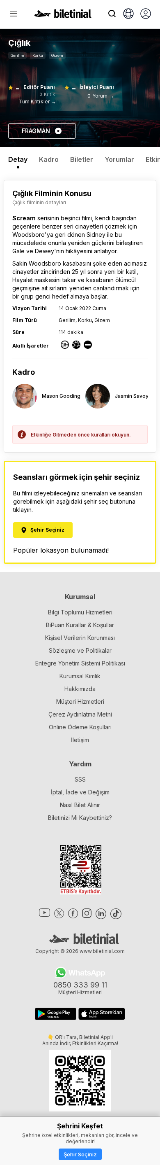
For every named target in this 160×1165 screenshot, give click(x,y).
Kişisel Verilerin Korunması (80, 637)
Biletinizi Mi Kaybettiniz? (80, 817)
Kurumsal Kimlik (80, 675)
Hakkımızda (80, 688)
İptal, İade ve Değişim (80, 792)
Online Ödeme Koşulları (80, 727)
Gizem (57, 55)
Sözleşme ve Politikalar (80, 650)
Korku (37, 55)
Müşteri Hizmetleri (80, 701)
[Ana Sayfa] (62, 16)
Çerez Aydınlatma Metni (80, 714)
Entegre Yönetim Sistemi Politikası (80, 663)
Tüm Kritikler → (37, 101)
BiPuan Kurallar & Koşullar (80, 624)
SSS (80, 779)
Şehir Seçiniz (80, 1154)
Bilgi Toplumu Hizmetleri (80, 612)
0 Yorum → (100, 96)
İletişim (80, 739)
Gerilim (17, 55)
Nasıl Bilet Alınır (80, 804)
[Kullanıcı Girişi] (145, 14)
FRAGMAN (36, 130)
